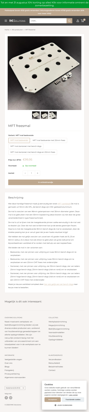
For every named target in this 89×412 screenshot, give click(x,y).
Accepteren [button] (52, 399)
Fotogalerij (9, 370)
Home (7, 30)
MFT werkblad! (64, 204)
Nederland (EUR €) (13, 388)
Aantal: (11, 173)
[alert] (64, 395)
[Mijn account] (78, 20)
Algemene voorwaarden (15, 377)
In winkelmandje (45, 182)
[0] (82, 20)
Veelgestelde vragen (13, 359)
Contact (52, 370)
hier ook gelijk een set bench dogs (58, 284)
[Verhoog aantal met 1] (37, 173)
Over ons (8, 363)
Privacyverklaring (12, 374)
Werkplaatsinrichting (58, 322)
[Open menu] (6, 21)
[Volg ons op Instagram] (10, 397)
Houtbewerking (55, 336)
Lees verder (73, 395)
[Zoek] (69, 20)
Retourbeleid (54, 363)
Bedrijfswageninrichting (59, 329)
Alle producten (17, 30)
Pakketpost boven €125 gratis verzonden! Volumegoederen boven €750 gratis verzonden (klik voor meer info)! (44, 11)
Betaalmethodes (56, 367)
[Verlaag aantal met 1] (25, 173)
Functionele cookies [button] (73, 399)
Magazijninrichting (57, 325)
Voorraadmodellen (56, 332)
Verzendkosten (55, 359)
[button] (36, 115)
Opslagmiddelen (56, 340)
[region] (44, 4)
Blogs (7, 367)
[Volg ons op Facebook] (6, 397)
